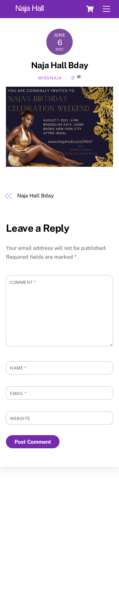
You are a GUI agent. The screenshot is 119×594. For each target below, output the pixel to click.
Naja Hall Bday (59, 65)
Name (18, 368)
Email (18, 393)
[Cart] (90, 8)
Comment (23, 282)
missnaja (49, 77)
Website (20, 418)
